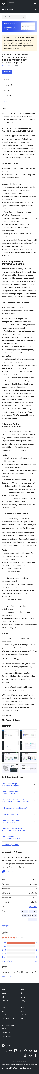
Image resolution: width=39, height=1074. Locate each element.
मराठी (8, 1046)
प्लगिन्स (23, 997)
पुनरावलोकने (8, 85)
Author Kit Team (8, 66)
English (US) (33, 907)
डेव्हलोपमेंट (7, 96)
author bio (25, 911)
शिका (3, 1007)
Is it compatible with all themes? (14, 808)
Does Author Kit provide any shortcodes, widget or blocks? (14, 829)
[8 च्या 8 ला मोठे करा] (34, 766)
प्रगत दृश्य (5, 926)
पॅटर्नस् (22, 1001)
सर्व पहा (34, 961)
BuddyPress (7, 1036)
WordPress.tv (8, 1018)
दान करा (24, 1015)
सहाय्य (4, 1011)
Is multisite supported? (10, 815)
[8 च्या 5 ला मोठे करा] (16, 755)
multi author (32, 920)
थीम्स (22, 993)
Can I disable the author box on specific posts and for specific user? (16, 801)
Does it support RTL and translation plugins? (11, 837)
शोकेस (22, 990)
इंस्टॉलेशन (7, 90)
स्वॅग (22, 1018)
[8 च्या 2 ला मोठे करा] (34, 732)
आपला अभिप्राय (7, 961)
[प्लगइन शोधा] (24, 17)
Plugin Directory (7, 9)
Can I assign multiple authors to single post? (11, 785)
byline (34, 915)
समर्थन (6, 101)
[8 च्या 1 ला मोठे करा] (16, 732)
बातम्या (4, 993)
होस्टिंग (4, 997)
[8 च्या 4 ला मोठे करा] (34, 744)
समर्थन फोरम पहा (7, 977)
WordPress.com (9, 1025)
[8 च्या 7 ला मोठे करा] (16, 766)
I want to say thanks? (10, 845)
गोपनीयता (5, 1001)
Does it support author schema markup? (10, 793)
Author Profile (26, 915)
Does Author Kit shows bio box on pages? (11, 821)
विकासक (4, 1015)
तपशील (6, 79)
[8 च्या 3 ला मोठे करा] (16, 744)
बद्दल (3, 990)
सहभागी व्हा (24, 1007)
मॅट (4, 1029)
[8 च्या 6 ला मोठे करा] (34, 755)
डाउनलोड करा (7, 71)
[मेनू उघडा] (35, 3)
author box (33, 911)
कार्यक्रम (23, 1011)
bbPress (6, 1032)
